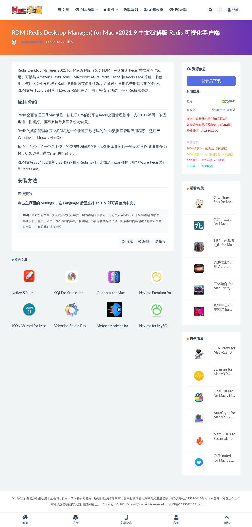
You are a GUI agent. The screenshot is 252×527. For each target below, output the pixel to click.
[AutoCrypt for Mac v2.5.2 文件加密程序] (199, 419)
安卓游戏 (126, 522)
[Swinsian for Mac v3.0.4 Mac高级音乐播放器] (199, 375)
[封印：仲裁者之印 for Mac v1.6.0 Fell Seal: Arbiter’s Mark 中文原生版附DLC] (199, 247)
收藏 (129, 241)
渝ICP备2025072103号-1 (185, 504)
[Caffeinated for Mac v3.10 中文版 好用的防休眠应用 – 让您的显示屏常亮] (199, 462)
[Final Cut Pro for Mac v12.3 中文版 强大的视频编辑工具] (199, 397)
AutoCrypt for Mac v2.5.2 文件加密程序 (224, 417)
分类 (76, 522)
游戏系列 (131, 10)
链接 (162, 241)
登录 (235, 10)
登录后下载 (211, 81)
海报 (145, 241)
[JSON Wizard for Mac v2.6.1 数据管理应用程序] (29, 309)
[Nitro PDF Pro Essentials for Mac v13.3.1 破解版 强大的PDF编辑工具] (199, 440)
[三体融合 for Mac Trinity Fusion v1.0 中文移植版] (199, 290)
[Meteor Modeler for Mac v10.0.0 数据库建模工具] (114, 309)
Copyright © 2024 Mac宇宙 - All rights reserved (133, 504)
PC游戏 (181, 10)
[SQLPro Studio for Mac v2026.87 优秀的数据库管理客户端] (71, 276)
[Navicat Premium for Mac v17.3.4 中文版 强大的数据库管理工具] (156, 276)
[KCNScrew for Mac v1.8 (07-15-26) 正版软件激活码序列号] (199, 354)
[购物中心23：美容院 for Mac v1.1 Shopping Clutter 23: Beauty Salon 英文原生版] (199, 311)
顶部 (227, 522)
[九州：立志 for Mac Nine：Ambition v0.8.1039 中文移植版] (199, 225)
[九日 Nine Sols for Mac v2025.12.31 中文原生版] (199, 203)
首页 (25, 522)
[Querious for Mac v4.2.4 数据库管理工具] (114, 276)
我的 (176, 522)
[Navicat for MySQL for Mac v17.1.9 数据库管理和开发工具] (156, 309)
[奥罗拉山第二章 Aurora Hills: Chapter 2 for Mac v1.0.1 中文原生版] (199, 268)
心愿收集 (156, 10)
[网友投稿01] (14, 42)
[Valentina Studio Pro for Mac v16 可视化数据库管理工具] (71, 309)
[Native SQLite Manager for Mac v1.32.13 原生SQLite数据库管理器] (29, 276)
